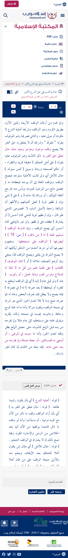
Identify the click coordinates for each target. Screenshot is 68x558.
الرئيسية (58, 84)
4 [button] (55, 106)
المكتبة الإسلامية (36, 26)
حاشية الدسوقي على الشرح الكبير (38, 84)
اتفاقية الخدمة (38, 511)
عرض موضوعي (49, 66)
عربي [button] (58, 4)
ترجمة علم (56, 491)
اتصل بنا (23, 511)
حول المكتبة (50, 51)
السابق (18, 370)
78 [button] (29, 107)
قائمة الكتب (51, 58)
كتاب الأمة (51, 44)
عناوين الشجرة (37, 491)
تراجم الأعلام (49, 73)
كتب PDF (52, 36)
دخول (10, 3)
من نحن (11, 511)
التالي (10, 370)
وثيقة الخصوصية (56, 511)
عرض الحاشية (50, 385)
